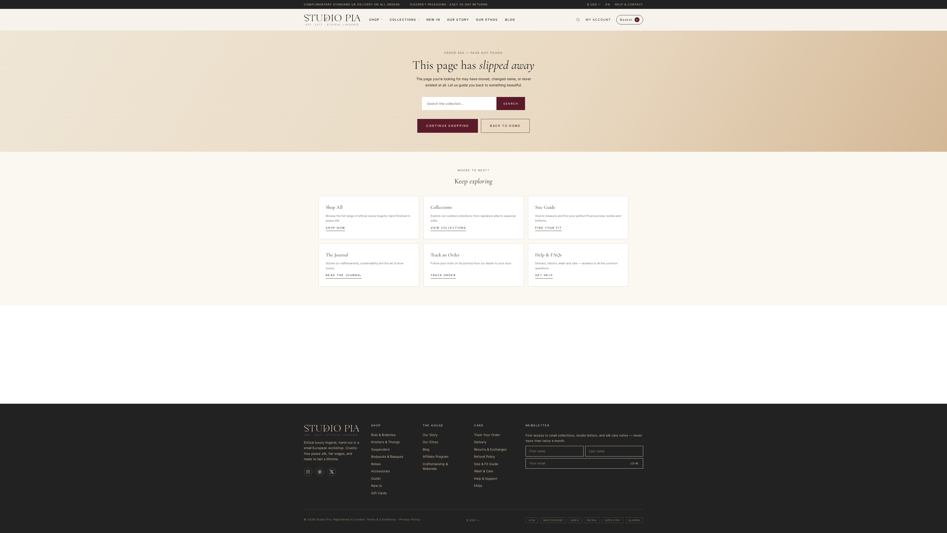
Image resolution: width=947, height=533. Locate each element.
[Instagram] (308, 472)
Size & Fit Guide (486, 464)
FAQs (478, 486)
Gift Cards (379, 493)
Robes (376, 464)
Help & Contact (629, 4)
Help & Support (485, 478)
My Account (598, 19)
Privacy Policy (409, 519)
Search (510, 103)
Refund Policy (484, 456)
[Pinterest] (320, 472)
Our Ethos (487, 19)
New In (433, 19)
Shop (374, 19)
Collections (403, 19)
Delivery (480, 442)
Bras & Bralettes (383, 435)
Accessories (380, 471)
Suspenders (380, 449)
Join (634, 463)
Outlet (376, 478)
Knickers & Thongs (385, 442)
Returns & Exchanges (490, 449)
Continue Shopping (447, 126)
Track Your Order (487, 435)
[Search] (578, 20)
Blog (510, 19)
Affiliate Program (435, 456)
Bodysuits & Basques (387, 456)
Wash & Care (483, 471)
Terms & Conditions (381, 519)
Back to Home (505, 126)
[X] (332, 472)
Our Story (458, 19)
